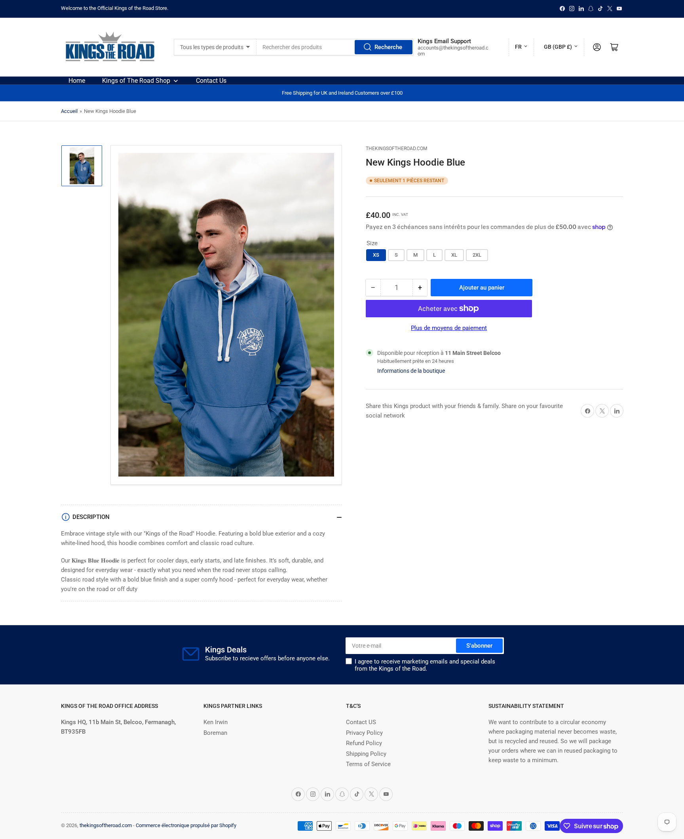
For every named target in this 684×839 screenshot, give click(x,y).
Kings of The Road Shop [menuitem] (136, 80)
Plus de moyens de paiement (449, 328)
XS (376, 255)
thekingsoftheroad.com (396, 148)
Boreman (215, 732)
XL (454, 255)
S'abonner (479, 645)
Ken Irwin (215, 722)
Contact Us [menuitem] (211, 80)
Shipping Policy (366, 753)
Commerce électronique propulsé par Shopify (186, 825)
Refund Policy (364, 743)
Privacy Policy (364, 732)
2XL (477, 255)
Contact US (361, 722)
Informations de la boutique (411, 371)
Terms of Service (368, 764)
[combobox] (335, 47)
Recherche (388, 47)
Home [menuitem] (76, 80)
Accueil (69, 111)
